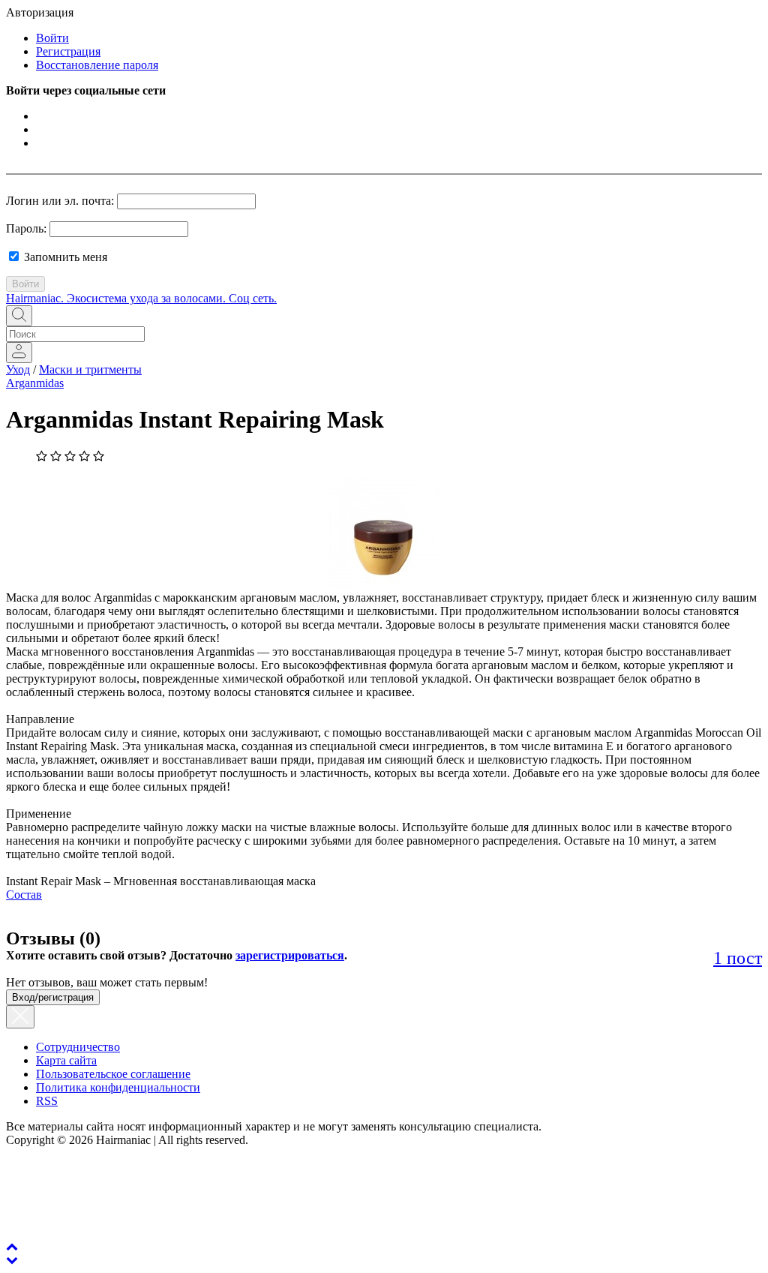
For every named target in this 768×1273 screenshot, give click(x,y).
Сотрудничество (78, 1046)
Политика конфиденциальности (118, 1087)
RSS (47, 1100)
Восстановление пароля (97, 65)
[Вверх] (12, 1246)
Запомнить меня (64, 257)
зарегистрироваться (290, 955)
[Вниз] (12, 1259)
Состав (24, 894)
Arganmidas (35, 383)
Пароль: (26, 228)
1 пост (737, 958)
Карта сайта (66, 1060)
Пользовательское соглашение (113, 1073)
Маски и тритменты (90, 369)
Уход (18, 369)
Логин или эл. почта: (60, 200)
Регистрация (68, 51)
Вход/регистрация (53, 997)
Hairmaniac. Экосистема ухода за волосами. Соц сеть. (141, 298)
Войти (52, 38)
